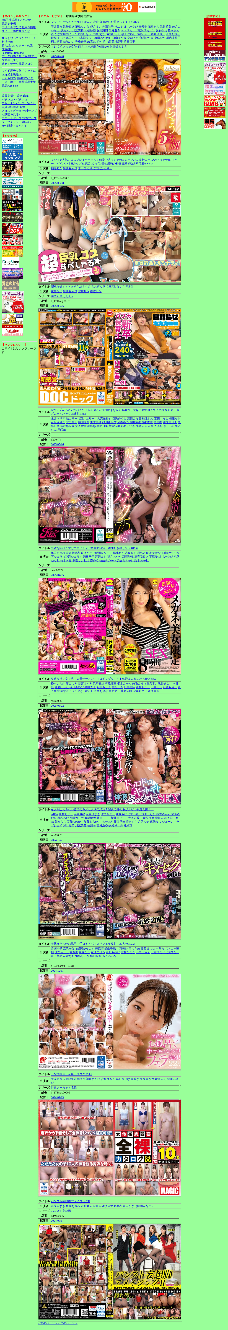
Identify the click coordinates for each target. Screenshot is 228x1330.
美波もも (60, 821)
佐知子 (88, 691)
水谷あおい (64, 30)
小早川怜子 (143, 952)
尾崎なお (136, 1079)
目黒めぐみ (119, 418)
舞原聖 (99, 948)
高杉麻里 (117, 41)
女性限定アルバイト (14, 125)
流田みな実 (134, 418)
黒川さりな (123, 1079)
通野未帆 (126, 691)
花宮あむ (153, 26)
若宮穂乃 (79, 1079)
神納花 (128, 825)
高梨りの (117, 687)
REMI (69, 1079)
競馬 (4, 95)
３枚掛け (7, 49)
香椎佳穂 (81, 41)
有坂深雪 (110, 683)
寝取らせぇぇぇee (62, 296)
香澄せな (96, 291)
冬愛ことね (79, 560)
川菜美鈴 (78, 30)
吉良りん (130, 552)
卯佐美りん (170, 422)
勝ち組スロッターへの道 (17, 45)
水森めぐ (93, 560)
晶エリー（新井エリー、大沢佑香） (89, 418)
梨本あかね (141, 560)
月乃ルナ (143, 821)
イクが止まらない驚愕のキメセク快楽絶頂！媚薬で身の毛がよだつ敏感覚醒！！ (102, 809)
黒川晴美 (165, 26)
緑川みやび (131, 26)
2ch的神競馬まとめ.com (16, 19)
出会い (26, 122)
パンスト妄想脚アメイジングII (70, 1201)
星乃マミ (114, 691)
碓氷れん (148, 418)
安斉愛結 (81, 426)
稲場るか (56, 168)
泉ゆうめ (133, 37)
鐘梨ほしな (58, 37)
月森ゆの (123, 422)
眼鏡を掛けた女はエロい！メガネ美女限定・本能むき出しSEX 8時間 (94, 548)
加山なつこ (168, 552)
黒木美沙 (96, 422)
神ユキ (118, 26)
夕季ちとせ (140, 691)
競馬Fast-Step (10, 85)
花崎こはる (98, 952)
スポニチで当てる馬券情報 (19, 27)
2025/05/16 (57, 444)
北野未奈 (141, 426)
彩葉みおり (170, 687)
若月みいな (109, 956)
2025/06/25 (57, 305)
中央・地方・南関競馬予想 (19, 81)
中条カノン (163, 948)
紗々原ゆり (128, 34)
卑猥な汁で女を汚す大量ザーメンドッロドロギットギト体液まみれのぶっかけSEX (103, 678)
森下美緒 (56, 956)
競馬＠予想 (9, 23)
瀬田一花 (168, 426)
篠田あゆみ (58, 552)
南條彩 (91, 426)
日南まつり (119, 37)
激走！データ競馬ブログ (17, 63)
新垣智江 (128, 556)
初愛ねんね (93, 1079)
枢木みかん (124, 683)
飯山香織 (110, 948)
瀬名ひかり (62, 687)
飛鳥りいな (82, 26)
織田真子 (90, 687)
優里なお (175, 418)
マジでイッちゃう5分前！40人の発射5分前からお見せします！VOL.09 (95, 21)
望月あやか (173, 34)
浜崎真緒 (68, 26)
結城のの (68, 41)
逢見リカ (148, 817)
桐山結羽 (56, 41)
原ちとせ (143, 552)
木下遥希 (152, 556)
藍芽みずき (58, 1206)
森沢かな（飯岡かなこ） (96, 552)
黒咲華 (61, 429)
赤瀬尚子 (108, 26)
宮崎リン (83, 291)
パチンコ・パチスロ (14, 99)
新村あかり (67, 426)
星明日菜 (102, 426)
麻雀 (26, 95)
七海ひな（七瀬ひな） (91, 34)
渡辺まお (101, 556)
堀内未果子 (173, 37)
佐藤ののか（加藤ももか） (116, 560)
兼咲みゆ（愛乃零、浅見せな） (152, 683)
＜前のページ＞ (48, 1323)
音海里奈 (153, 691)
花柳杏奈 (147, 422)
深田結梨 (68, 825)
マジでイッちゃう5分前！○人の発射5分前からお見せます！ (89, 46)
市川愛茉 (86, 1206)
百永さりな (58, 422)
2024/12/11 (57, 970)
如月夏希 (114, 30)
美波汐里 (114, 426)
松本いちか (58, 683)
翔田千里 (88, 556)
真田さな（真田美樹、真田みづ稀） (89, 37)
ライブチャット (12, 122)
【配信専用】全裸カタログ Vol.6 (71, 1074)
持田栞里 (129, 41)
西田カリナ (104, 687)
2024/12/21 (57, 840)
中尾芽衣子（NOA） (70, 691)
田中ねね (156, 687)
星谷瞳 (106, 41)
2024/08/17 (57, 1220)
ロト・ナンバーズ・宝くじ (19, 103)
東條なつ (160, 37)
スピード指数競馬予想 (16, 31)
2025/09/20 (57, 56)
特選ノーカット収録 (64, 1087)
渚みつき (71, 683)
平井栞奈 (56, 26)
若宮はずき (94, 41)
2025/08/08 (57, 182)
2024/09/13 (57, 1097)
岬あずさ (131, 821)
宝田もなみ (161, 418)
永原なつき (146, 37)
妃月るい (96, 26)
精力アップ (29, 118)
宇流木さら (58, 1079)
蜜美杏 (158, 422)
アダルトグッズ (12, 118)
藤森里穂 (119, 821)
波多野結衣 (73, 552)
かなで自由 (62, 34)
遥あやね (161, 30)
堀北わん (118, 552)
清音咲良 (140, 556)
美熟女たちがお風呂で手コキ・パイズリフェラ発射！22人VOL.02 (93, 943)
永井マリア (58, 418)
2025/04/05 (57, 575)
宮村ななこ (128, 952)
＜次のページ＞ (67, 1323)
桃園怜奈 (83, 422)
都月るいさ (128, 426)
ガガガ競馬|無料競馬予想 (17, 78)
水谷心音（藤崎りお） (150, 34)
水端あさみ (73, 1206)
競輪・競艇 (15, 95)
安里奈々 (71, 422)
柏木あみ (66, 560)
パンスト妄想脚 (61, 1210)
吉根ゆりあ (155, 426)
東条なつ (148, 1079)
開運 (22, 107)
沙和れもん (108, 1079)
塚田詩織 (102, 30)
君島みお (63, 817)
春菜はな (155, 552)
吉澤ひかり (114, 34)
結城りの (117, 825)
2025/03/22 (57, 705)
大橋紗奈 (90, 30)
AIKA (73, 34)
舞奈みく (160, 1079)
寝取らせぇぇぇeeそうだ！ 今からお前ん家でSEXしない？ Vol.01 (92, 286)
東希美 (143, 26)
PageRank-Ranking (13, 52)
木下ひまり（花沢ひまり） (138, 30)
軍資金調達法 (10, 107)
